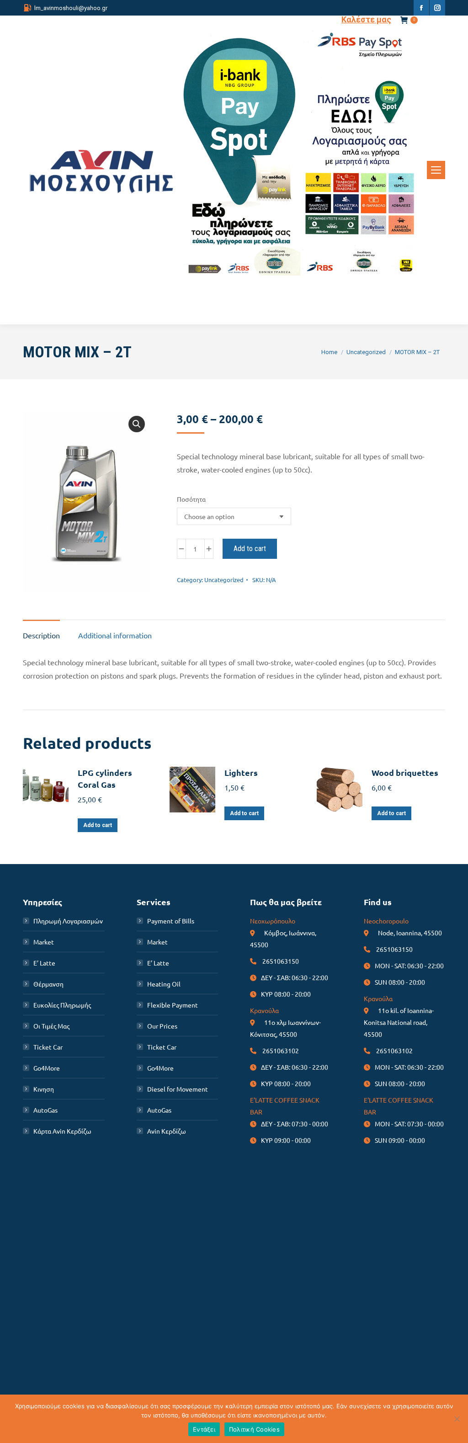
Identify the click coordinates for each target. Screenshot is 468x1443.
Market (43, 942)
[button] (136, 424)
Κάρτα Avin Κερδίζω (62, 1131)
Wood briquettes (405, 772)
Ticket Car (48, 1047)
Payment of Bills (170, 921)
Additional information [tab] (115, 635)
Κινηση (43, 1089)
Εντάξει (204, 1429)
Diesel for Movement (177, 1089)
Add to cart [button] (97, 825)
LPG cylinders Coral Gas (105, 778)
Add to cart (250, 548)
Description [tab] (41, 635)
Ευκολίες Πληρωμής (62, 1005)
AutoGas (45, 1110)
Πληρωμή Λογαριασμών (68, 921)
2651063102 (280, 1050)
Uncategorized (224, 580)
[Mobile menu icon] (436, 170)
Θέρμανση (48, 984)
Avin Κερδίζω (166, 1131)
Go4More (46, 1068)
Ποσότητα (191, 499)
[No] (456, 1418)
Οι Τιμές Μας (51, 1026)
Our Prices (162, 1026)
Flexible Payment (172, 1005)
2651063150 (280, 961)
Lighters (241, 772)
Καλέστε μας (366, 19)
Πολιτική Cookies (254, 1429)
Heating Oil (164, 984)
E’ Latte (44, 963)
